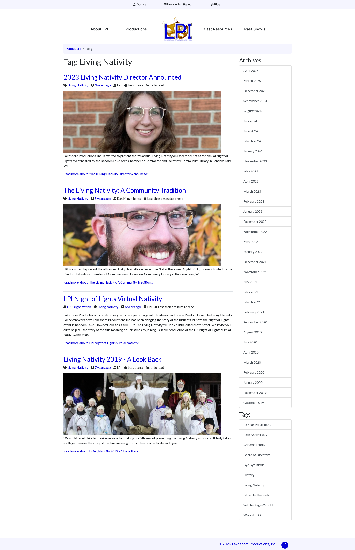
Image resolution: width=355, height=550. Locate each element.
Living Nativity (77, 85)
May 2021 (250, 292)
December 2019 (254, 392)
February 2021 (253, 312)
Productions (136, 29)
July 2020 (250, 342)
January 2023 (252, 211)
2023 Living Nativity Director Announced (122, 77)
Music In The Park (256, 495)
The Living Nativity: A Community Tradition (124, 190)
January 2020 (252, 382)
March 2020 (252, 362)
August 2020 (252, 332)
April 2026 (250, 70)
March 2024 (252, 141)
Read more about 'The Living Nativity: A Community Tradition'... (108, 282)
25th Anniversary (255, 434)
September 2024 (255, 101)
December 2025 (254, 91)
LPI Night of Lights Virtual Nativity (112, 299)
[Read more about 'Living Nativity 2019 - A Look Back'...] (142, 403)
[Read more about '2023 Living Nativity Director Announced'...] (142, 121)
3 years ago (103, 85)
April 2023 (250, 181)
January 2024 (252, 151)
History (248, 475)
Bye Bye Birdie (253, 465)
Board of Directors (256, 455)
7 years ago (103, 367)
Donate (141, 4)
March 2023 (252, 191)
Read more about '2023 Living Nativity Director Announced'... (106, 174)
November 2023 (255, 161)
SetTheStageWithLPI (258, 505)
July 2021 (250, 282)
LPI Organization (79, 307)
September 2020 (255, 322)
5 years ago (103, 198)
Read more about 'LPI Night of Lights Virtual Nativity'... (102, 343)
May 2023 (250, 171)
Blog (216, 4)
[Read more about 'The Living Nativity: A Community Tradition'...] (142, 235)
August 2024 (252, 111)
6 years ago (133, 307)
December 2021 (254, 262)
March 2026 (252, 81)
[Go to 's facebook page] (284, 545)
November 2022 (255, 231)
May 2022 (250, 241)
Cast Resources (218, 29)
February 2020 (253, 372)
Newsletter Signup (178, 4)
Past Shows (254, 29)
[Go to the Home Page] (177, 29)
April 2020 (250, 352)
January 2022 (252, 252)
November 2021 (255, 272)
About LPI (99, 29)
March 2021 (252, 302)
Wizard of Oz (253, 515)
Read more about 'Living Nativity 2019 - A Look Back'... (102, 451)
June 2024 (250, 131)
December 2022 (254, 221)
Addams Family (254, 445)
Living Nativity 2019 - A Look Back (112, 359)
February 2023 (253, 201)
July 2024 (250, 121)
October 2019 (253, 402)
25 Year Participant (257, 424)
